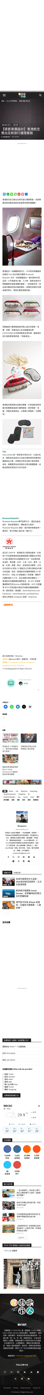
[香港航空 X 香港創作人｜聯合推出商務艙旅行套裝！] (10, 738)
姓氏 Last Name (8, 1060)
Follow (17, 1146)
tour (19, 797)
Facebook (13, 662)
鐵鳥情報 (15, 125)
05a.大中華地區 (12, 101)
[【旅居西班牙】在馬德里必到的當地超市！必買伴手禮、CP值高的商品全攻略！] (8, 1229)
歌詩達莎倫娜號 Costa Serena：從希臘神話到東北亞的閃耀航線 (28, 893)
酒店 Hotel (9, 1079)
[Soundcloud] (35, 857)
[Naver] (30, 857)
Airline (11, 791)
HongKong (21, 794)
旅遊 (13, 800)
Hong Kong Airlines (10, 794)
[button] (4, 95)
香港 (29, 800)
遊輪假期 (5, 896)
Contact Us (36, 1388)
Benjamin (6, 137)
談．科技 (5, 908)
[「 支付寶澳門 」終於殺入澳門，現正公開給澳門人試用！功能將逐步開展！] (8, 1193)
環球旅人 (5, 659)
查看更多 (21, 1238)
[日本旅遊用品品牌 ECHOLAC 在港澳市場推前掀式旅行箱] (8, 1217)
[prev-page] (4, 914)
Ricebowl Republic (9, 797)
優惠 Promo (9, 1087)
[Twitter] (19, 861)
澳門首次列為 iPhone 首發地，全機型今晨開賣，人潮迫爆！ (28, 905)
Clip (17, 791)
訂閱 (17, 1162)
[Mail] (25, 857)
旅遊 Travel (9, 1074)
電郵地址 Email (14, 1046)
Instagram (30, 662)
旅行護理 (6, 800)
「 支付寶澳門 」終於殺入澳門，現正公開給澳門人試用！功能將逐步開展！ (29, 1192)
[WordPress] (25, 861)
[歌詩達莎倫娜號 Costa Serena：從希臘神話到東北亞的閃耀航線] (8, 893)
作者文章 (17, 873)
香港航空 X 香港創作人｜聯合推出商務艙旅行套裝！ (10, 748)
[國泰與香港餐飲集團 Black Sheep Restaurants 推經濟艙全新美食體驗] (10, 758)
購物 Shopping (10, 1089)
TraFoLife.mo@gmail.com (26, 1356)
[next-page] (7, 914)
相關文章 (7, 873)
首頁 (2, 101)
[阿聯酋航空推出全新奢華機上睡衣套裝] (29, 738)
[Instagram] (19, 857)
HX (29, 794)
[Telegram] (14, 861)
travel (32, 797)
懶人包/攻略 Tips (11, 1084)
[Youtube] (30, 861)
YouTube (22, 662)
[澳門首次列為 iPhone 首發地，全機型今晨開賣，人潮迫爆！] (8, 905)
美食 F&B (8, 1082)
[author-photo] (22, 823)
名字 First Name (8, 1053)
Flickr (14, 665)
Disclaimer (7, 1388)
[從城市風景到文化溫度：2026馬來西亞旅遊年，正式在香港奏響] (8, 882)
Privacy (15, 1388)
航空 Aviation (10, 1077)
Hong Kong (33, 791)
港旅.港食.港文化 (24, 101)
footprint (21, 665)
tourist (25, 797)
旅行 (38, 797)
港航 (18, 800)
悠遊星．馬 (6, 885)
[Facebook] (9, 857)
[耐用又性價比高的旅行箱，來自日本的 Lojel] (8, 1205)
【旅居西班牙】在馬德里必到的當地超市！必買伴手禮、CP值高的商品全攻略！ (29, 1228)
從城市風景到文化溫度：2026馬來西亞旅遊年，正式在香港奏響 (29, 882)
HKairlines (24, 791)
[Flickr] (14, 857)
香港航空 (35, 800)
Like (7, 1146)
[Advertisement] (22, 23)
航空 (23, 800)
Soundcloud (6, 665)
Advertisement (26, 1388)
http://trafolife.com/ (22, 829)
